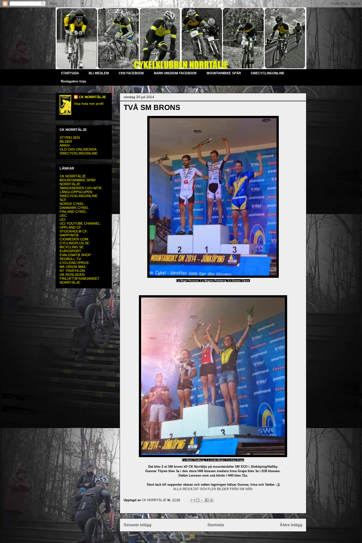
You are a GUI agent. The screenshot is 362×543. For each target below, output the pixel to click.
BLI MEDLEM (99, 73)
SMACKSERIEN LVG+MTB (80, 188)
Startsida (215, 525)
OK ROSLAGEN (72, 275)
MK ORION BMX (72, 267)
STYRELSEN (70, 138)
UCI (63, 219)
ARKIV (65, 145)
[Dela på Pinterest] (211, 500)
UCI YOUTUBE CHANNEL (80, 223)
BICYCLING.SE (71, 247)
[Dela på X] (202, 500)
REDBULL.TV (70, 259)
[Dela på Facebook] (206, 500)
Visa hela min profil (88, 104)
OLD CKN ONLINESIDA (78, 149)
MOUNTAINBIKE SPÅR (224, 73)
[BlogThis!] (197, 500)
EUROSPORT (70, 251)
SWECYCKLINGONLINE (79, 153)
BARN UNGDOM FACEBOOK (175, 73)
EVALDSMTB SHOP (75, 255)
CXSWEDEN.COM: (74, 239)
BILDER (66, 141)
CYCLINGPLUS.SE (74, 243)
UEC (63, 215)
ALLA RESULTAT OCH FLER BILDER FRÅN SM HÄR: (213, 489)
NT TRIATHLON (72, 271)
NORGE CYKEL (72, 204)
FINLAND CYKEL (73, 212)
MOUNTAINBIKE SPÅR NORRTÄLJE (78, 182)
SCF (63, 200)
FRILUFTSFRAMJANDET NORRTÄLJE (79, 280)
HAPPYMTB (69, 235)
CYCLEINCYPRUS (74, 263)
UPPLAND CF (70, 227)
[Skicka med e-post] (192, 500)
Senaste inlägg (137, 525)
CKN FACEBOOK (131, 73)
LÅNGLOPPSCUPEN (76, 192)
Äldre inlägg (291, 525)
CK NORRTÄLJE (92, 97)
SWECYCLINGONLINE (267, 73)
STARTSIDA (70, 73)
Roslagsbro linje (73, 81)
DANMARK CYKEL (74, 208)
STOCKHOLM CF (73, 231)
